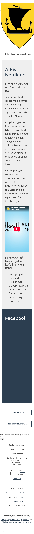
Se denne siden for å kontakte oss (17, 493)
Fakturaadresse (17, 501)
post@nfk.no (20, 472)
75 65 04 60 (20, 497)
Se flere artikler (17, 412)
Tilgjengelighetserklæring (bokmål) (15, 520)
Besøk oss (17, 479)
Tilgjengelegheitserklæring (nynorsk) (17, 522)
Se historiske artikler (17, 424)
